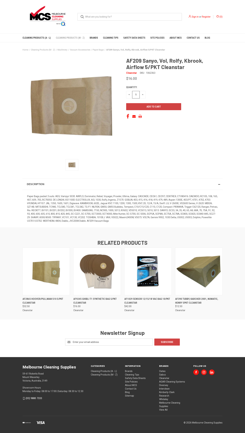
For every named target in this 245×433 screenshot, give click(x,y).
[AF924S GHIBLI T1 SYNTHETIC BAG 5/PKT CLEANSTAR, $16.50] (97, 271)
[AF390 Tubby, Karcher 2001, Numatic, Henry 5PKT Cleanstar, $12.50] (199, 271)
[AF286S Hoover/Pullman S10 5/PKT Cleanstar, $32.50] (46, 271)
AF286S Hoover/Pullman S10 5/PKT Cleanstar (42, 300)
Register (206, 16)
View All (163, 409)
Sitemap (129, 395)
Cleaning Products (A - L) (36, 37)
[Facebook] (128, 116)
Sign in (195, 16)
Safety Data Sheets (134, 37)
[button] (122, 184)
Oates (162, 371)
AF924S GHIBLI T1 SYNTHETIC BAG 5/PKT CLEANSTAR (95, 300)
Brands (94, 37)
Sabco (162, 374)
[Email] (134, 116)
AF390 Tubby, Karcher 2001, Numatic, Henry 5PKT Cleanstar (196, 300)
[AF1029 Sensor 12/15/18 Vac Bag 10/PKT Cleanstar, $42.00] (148, 271)
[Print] (140, 116)
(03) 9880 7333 (34, 398)
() (220, 16)
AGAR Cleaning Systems (172, 381)
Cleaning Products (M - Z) (70, 37)
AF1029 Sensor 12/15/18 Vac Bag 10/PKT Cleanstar (147, 300)
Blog (207, 37)
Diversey (163, 385)
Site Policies (157, 37)
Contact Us (193, 37)
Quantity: (131, 87)
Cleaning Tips (110, 37)
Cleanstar (164, 378)
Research (164, 395)
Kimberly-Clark (166, 392)
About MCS (176, 37)
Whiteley (163, 399)
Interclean (164, 388)
